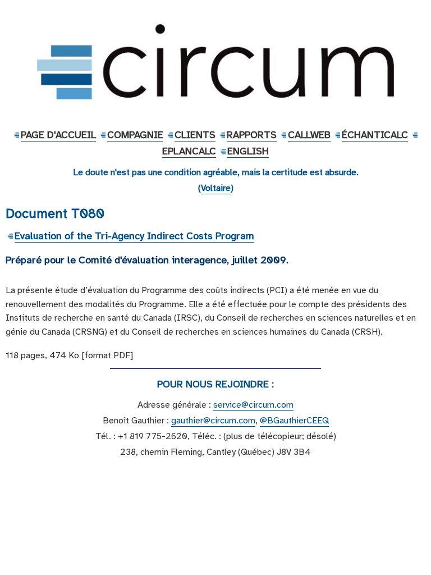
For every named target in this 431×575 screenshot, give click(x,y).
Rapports (252, 135)
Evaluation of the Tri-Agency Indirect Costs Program (134, 236)
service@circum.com (253, 404)
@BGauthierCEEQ (294, 420)
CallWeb (309, 135)
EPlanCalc (189, 151)
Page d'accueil (58, 135)
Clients (195, 135)
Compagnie (135, 135)
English (248, 151)
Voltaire (216, 188)
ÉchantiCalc (375, 135)
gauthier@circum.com (213, 420)
